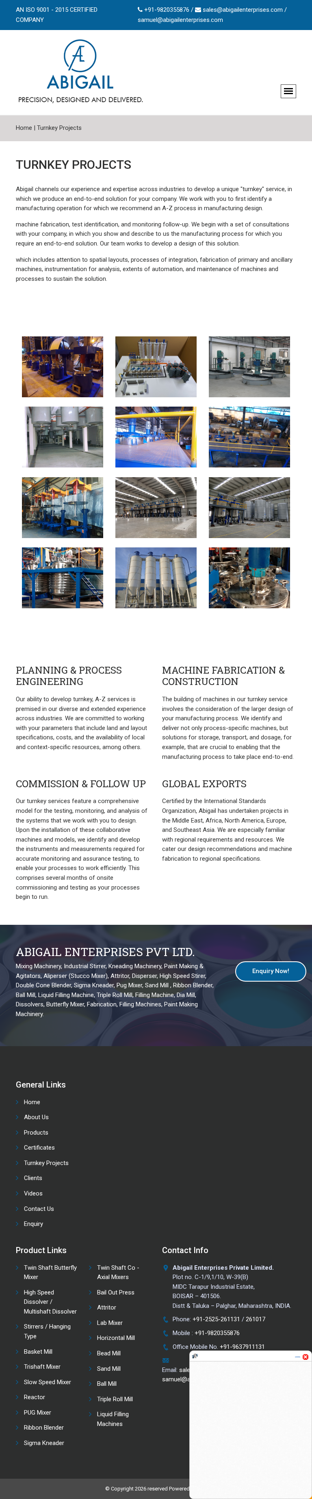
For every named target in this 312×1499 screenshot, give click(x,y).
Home (24, 127)
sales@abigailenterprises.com (243, 9)
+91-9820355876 (166, 9)
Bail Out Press (115, 1292)
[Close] (305, 1354)
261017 (255, 1319)
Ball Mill (107, 1383)
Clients (33, 1178)
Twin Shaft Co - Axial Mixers (118, 1272)
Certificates (39, 1147)
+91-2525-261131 (216, 1319)
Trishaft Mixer (42, 1366)
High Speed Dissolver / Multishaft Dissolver (50, 1302)
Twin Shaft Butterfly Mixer (50, 1272)
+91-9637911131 (242, 1346)
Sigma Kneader (44, 1443)
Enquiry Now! (270, 971)
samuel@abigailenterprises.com (180, 20)
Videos (33, 1193)
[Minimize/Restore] (297, 1354)
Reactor (34, 1397)
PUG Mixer (37, 1412)
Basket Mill (38, 1351)
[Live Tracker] (195, 1352)
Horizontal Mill (116, 1338)
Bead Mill (109, 1353)
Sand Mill (109, 1368)
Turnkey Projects (59, 127)
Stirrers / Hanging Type (47, 1331)
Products (36, 1132)
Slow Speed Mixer (47, 1382)
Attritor (106, 1307)
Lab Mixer (110, 1323)
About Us (36, 1117)
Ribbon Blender (44, 1427)
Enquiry (33, 1224)
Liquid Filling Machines (113, 1419)
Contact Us (39, 1209)
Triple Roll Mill (115, 1399)
